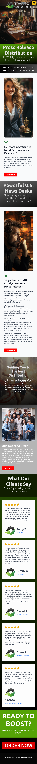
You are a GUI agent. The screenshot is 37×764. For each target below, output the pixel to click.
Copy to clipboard (34, 3)
